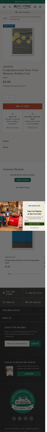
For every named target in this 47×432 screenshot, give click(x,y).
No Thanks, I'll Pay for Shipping (34, 227)
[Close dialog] (45, 202)
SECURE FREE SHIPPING (34, 224)
